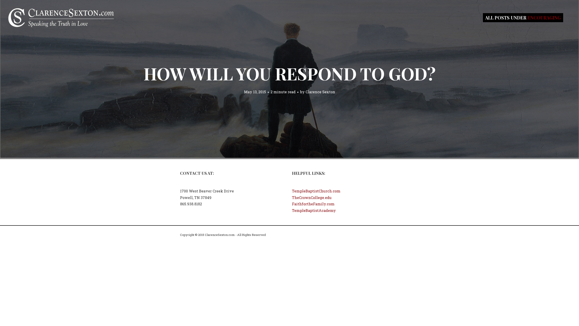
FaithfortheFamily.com (313, 203)
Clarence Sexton (320, 91)
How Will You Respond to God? (289, 73)
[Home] (61, 17)
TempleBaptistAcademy (314, 210)
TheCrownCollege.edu (312, 197)
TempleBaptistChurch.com (316, 191)
